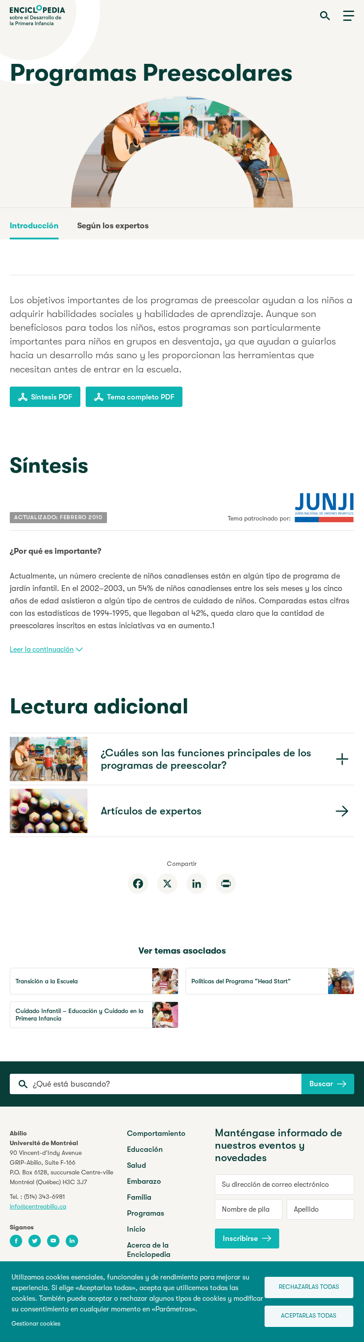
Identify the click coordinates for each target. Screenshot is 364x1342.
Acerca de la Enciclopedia (148, 1250)
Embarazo (144, 1181)
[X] (167, 883)
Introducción (34, 225)
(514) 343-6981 (44, 1196)
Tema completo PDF (140, 397)
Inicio (136, 1229)
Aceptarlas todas (308, 1315)
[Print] (226, 883)
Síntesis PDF (51, 397)
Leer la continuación (42, 649)
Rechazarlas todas (309, 1286)
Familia (139, 1197)
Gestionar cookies (36, 1323)
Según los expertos (113, 225)
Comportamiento (156, 1133)
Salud (136, 1165)
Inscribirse (240, 1238)
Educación (145, 1149)
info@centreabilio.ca (38, 1206)
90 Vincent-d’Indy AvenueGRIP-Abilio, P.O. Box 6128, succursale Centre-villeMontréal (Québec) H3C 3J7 (61, 1167)
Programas (145, 1213)
